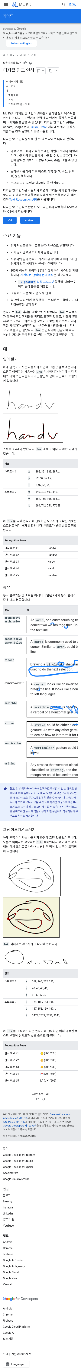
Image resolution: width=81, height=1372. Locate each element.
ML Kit (25, 4)
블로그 (6, 1195)
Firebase (8, 1254)
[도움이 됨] (25, 63)
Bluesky (7, 1201)
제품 (12, 55)
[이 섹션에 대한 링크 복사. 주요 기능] (24, 236)
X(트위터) (8, 1219)
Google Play (10, 1278)
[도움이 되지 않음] (31, 63)
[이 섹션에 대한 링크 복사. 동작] (13, 587)
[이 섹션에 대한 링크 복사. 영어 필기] (21, 359)
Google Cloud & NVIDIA (16, 1179)
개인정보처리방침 (21, 1354)
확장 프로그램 (36, 282)
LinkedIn (8, 1213)
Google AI (8, 1332)
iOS (10, 220)
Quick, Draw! (39, 127)
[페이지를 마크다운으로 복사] (50, 71)
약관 (5, 1354)
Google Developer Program (19, 1154)
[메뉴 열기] (6, 4)
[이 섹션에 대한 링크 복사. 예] (11, 349)
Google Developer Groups (18, 1160)
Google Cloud (11, 1272)
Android (30, 220)
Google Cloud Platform (16, 1326)
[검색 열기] (64, 4)
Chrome (8, 1248)
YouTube (8, 1225)
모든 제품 (8, 1338)
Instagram (9, 1207)
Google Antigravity (14, 1266)
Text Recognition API (23, 199)
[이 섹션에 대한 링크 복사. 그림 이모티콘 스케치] (39, 830)
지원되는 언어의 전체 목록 (37, 275)
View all (7, 1284)
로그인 (72, 4)
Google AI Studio (13, 1260)
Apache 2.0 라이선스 (14, 1121)
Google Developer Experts (18, 1166)
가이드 (8, 16)
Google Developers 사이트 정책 (20, 1125)
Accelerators (10, 1172)
